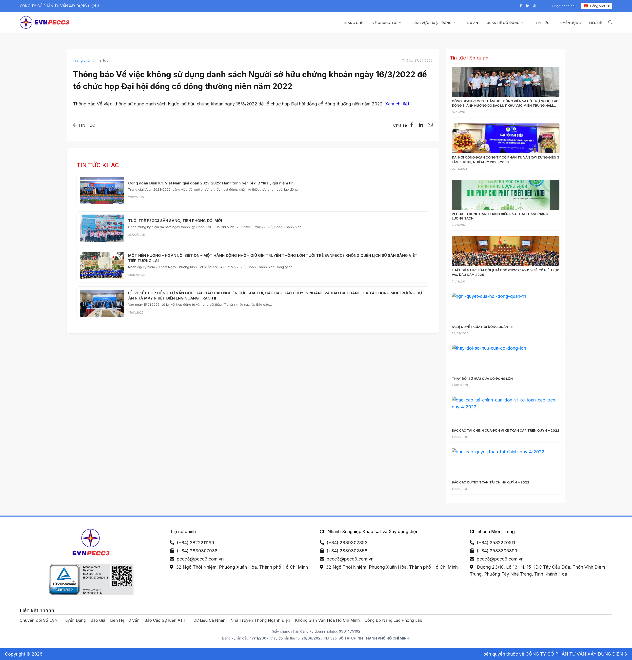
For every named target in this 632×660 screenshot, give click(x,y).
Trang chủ (353, 23)
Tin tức (542, 23)
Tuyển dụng (569, 23)
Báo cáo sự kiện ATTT (166, 620)
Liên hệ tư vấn (124, 620)
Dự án (472, 23)
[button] (610, 22)
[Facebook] (520, 6)
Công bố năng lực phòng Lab (393, 620)
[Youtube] (534, 6)
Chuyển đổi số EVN (39, 620)
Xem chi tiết (397, 103)
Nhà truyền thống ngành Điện (260, 620)
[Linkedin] (527, 6)
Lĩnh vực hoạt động (432, 23)
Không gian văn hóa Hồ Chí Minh (327, 620)
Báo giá (98, 620)
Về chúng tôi (384, 23)
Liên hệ (595, 23)
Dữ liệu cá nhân (209, 620)
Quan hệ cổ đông (503, 23)
